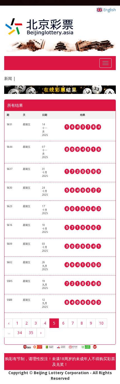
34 (19, 332)
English (109, 9)
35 (31, 332)
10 (101, 323)
